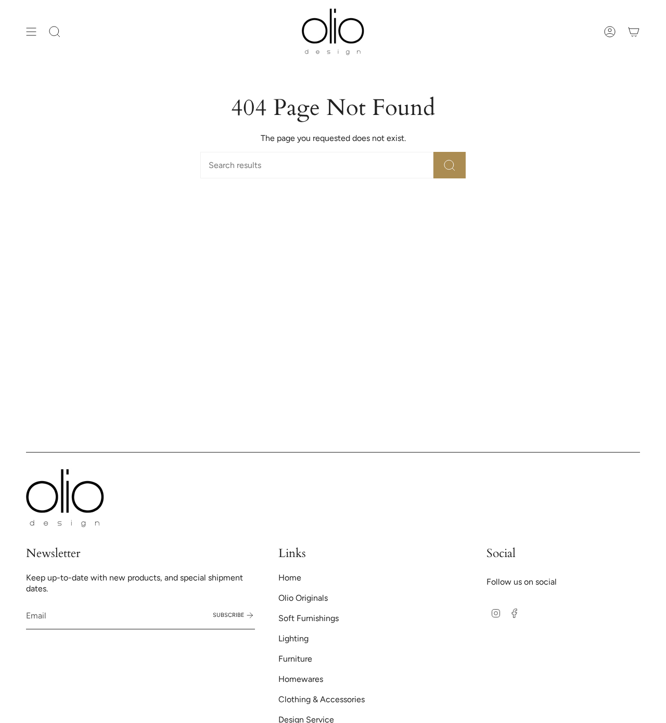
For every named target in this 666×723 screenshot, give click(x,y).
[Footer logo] (65, 498)
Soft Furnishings (308, 618)
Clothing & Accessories (321, 699)
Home (289, 578)
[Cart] (634, 32)
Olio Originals (303, 598)
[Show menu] (31, 32)
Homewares (300, 679)
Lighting (293, 638)
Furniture (295, 659)
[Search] (449, 165)
